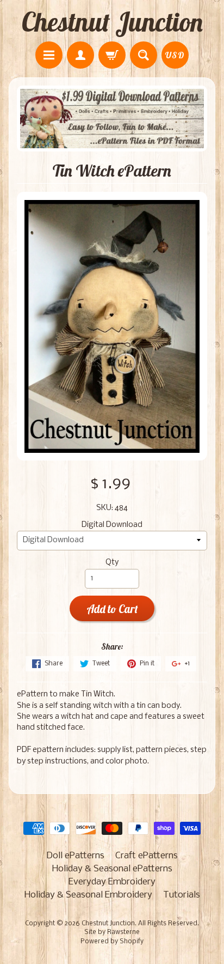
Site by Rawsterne (112, 932)
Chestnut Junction (112, 21)
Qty (112, 563)
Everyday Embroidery (112, 882)
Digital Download (112, 525)
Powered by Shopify (112, 941)
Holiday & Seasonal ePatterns (112, 869)
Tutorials (181, 895)
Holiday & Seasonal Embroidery (88, 895)
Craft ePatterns (146, 856)
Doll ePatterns (75, 856)
